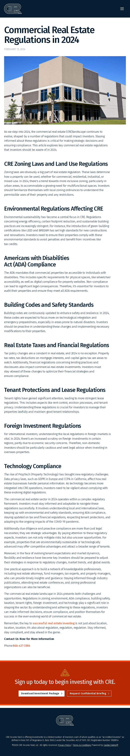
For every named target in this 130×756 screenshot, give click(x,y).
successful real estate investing (54, 623)
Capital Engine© (111, 745)
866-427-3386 (21, 645)
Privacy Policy (64, 745)
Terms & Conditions (82, 745)
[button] (122, 8)
